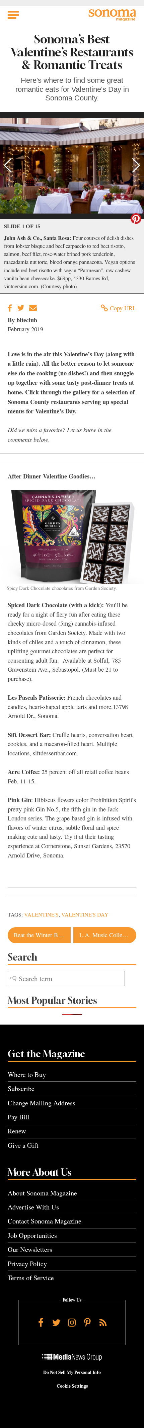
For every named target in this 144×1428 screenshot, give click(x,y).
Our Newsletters (30, 1249)
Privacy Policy (27, 1263)
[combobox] (66, 979)
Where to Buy (27, 1074)
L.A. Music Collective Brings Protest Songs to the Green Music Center (107, 935)
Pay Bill (19, 1116)
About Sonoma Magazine (42, 1192)
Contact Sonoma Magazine (44, 1220)
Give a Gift (23, 1145)
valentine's (41, 914)
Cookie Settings (72, 1386)
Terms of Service (31, 1277)
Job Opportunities (32, 1235)
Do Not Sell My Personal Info (72, 1372)
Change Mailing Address (41, 1102)
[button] (8, 165)
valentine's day (85, 914)
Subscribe (21, 1088)
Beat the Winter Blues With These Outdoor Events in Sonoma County (42, 935)
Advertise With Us (33, 1206)
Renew (17, 1130)
